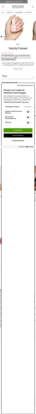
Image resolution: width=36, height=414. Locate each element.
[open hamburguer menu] (3, 7)
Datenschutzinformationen (12, 102)
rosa (20, 68)
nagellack (9, 12)
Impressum (25, 102)
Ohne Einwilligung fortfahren (25, 85)
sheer (15, 68)
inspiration (28, 12)
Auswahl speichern (18, 135)
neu (3, 12)
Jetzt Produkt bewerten (8, 59)
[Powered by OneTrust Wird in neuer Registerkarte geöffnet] (26, 147)
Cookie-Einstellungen (18, 140)
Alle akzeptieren (18, 130)
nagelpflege (19, 12)
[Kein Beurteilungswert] (7, 53)
